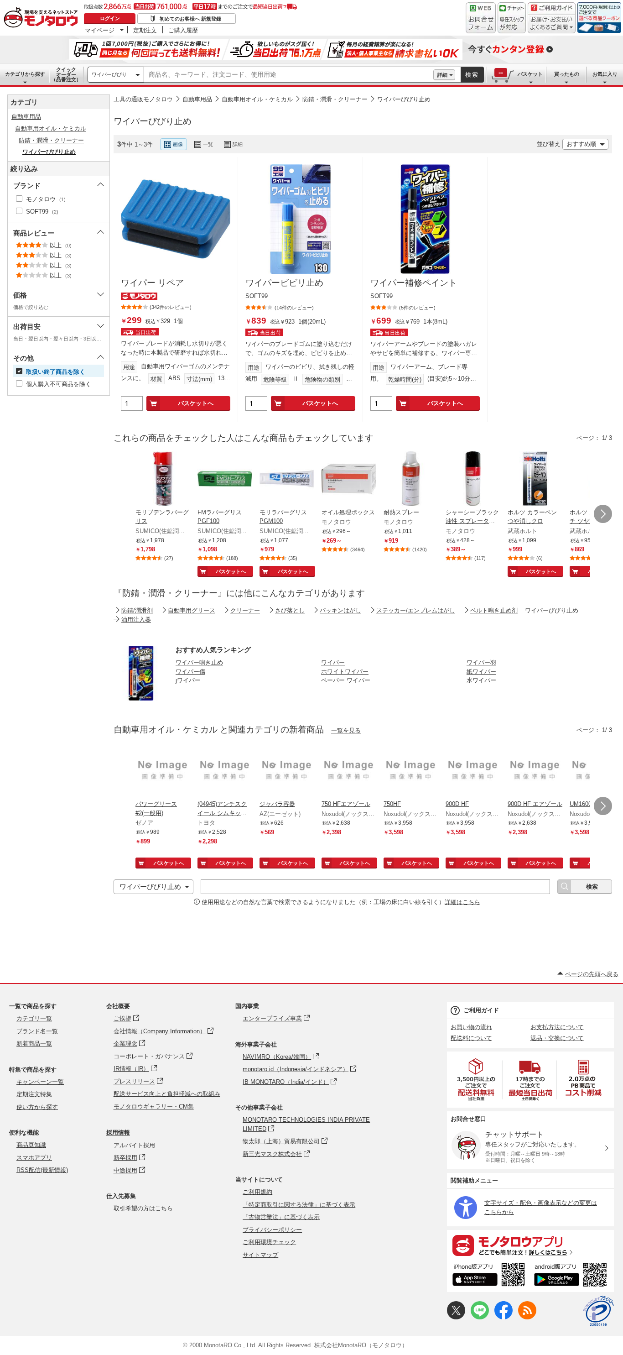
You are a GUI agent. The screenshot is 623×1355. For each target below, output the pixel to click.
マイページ (99, 30)
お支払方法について (557, 1027)
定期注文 (145, 30)
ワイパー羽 (481, 662)
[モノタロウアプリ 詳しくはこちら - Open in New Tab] (530, 1245)
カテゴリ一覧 (34, 1018)
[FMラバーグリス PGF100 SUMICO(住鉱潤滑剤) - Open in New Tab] (224, 479)
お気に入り (605, 74)
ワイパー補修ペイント (413, 283)
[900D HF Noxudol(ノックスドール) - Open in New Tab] (473, 771)
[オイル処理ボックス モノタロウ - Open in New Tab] (349, 479)
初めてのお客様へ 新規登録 (190, 18)
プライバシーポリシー (272, 1229)
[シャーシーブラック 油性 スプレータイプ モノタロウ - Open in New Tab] (473, 479)
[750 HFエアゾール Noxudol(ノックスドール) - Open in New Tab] (349, 771)
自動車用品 (197, 99)
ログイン (110, 18)
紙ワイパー (481, 671)
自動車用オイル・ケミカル (257, 99)
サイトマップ (260, 1254)
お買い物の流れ (471, 1027)
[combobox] (288, 74)
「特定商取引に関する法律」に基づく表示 (299, 1204)
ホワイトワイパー (345, 671)
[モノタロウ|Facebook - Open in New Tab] (503, 1317)
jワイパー (188, 680)
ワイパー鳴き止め (199, 662)
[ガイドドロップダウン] (552, 24)
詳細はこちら (462, 902)
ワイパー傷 (190, 671)
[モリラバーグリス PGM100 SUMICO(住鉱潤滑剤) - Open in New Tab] (287, 479)
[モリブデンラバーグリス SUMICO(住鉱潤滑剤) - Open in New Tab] (162, 479)
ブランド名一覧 (37, 1031)
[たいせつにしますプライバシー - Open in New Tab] (598, 1311)
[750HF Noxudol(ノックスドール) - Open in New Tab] (411, 771)
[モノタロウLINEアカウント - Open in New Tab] (480, 1317)
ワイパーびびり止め (404, 99)
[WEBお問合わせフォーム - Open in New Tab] (481, 17)
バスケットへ (195, 403)
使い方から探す (37, 1107)
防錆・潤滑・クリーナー (335, 99)
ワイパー (333, 662)
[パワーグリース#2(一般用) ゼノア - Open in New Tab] (162, 771)
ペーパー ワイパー (345, 680)
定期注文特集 (34, 1094)
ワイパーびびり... (111, 74)
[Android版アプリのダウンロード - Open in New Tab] (572, 1276)
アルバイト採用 (134, 1145)
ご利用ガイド (481, 1010)
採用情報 (118, 1132)
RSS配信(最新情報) (42, 1170)
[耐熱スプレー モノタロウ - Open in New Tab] (411, 479)
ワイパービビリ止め (284, 283)
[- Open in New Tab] (477, 1079)
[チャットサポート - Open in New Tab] (512, 17)
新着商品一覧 (34, 1043)
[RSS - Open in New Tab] (527, 1317)
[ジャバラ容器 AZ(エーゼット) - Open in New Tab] (287, 771)
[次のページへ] (603, 514)
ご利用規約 (257, 1191)
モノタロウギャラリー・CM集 (154, 1106)
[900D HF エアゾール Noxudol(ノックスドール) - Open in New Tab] (535, 771)
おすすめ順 (581, 144)
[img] (43, 18)
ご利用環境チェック (269, 1242)
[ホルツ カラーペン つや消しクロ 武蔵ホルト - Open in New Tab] (535, 479)
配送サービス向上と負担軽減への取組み (167, 1093)
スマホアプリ (34, 1157)
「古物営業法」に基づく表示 (281, 1217)
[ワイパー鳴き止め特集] (141, 698)
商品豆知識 (31, 1144)
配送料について (471, 1038)
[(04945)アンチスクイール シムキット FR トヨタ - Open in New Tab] (224, 771)
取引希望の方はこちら (143, 1208)
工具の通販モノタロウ (143, 99)
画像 (178, 144)
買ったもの (566, 74)
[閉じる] (357, 137)
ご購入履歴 (183, 30)
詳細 (442, 75)
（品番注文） (66, 74)
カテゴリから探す (25, 74)
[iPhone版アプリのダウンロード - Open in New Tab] (488, 1276)
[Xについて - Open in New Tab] (456, 1317)
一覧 (208, 144)
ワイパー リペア (152, 283)
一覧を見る (346, 730)
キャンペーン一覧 (40, 1081)
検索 (472, 74)
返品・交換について (557, 1038)
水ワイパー (481, 680)
